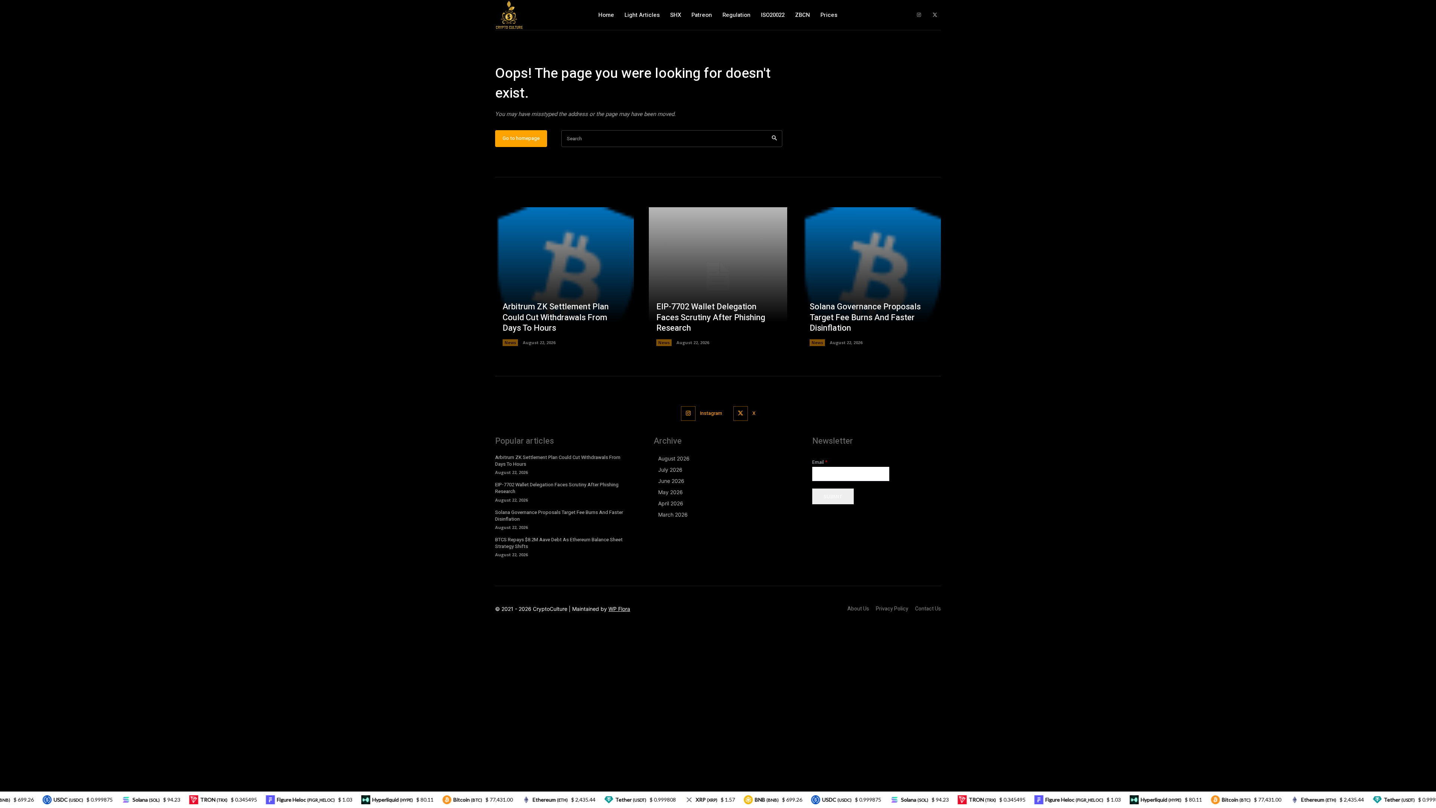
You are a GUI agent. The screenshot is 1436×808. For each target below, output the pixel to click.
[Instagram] (919, 15)
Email (820, 462)
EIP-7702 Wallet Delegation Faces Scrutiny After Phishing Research (710, 317)
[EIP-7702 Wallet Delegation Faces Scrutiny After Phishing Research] (718, 276)
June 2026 (671, 481)
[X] (935, 15)
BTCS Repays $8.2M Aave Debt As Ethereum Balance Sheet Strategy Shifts (559, 543)
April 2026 (670, 503)
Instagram (711, 413)
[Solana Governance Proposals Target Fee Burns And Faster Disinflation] (871, 276)
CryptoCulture (550, 609)
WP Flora (619, 609)
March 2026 (673, 514)
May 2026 (670, 492)
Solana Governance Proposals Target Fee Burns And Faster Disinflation (865, 317)
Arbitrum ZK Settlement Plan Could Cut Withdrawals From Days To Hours (556, 317)
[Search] (774, 138)
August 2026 (674, 458)
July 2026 (670, 469)
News (510, 342)
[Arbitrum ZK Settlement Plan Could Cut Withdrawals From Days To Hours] (564, 276)
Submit (833, 496)
